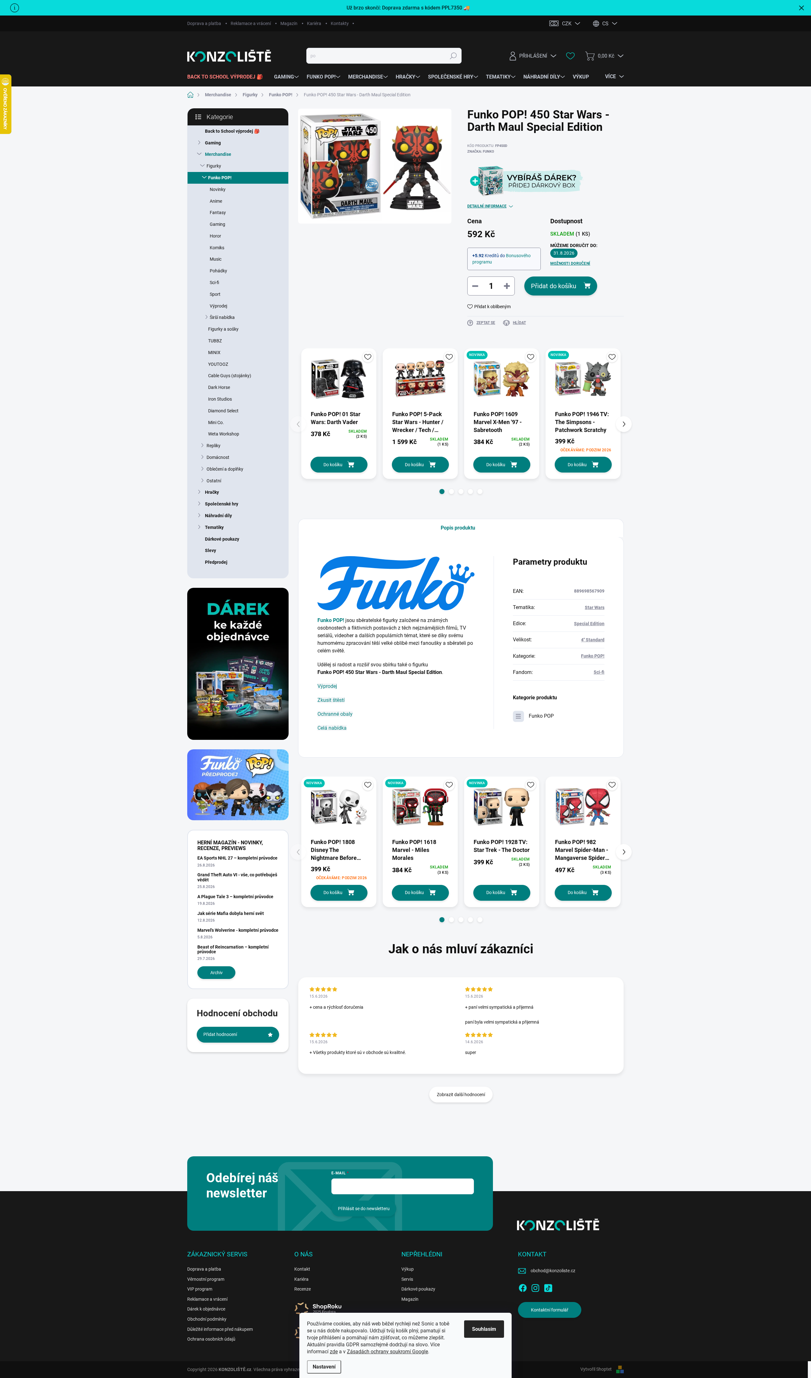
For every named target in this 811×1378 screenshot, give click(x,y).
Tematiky (214, 527)
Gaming (213, 142)
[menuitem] (227, 76)
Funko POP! (220, 177)
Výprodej (218, 305)
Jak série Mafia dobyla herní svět (230, 913)
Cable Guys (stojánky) (229, 375)
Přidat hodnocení (220, 1034)
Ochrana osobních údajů (211, 1339)
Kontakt (302, 1269)
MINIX (214, 352)
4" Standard (592, 639)
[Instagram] (535, 1287)
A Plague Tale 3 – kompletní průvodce (235, 896)
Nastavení (324, 1367)
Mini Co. (216, 422)
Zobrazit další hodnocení (461, 1094)
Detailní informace (487, 206)
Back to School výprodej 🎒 (232, 131)
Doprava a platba (204, 23)
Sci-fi (214, 282)
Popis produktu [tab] (458, 528)
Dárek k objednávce (206, 1308)
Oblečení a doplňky (225, 469)
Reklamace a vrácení (251, 23)
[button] (442, 491)
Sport (215, 294)
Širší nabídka (222, 317)
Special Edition (589, 623)
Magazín (288, 23)
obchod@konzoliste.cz (553, 1270)
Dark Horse (219, 387)
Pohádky (218, 270)
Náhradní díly (218, 515)
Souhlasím (484, 1329)
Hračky (212, 492)
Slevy (210, 550)
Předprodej (216, 562)
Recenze (302, 1289)
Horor (215, 235)
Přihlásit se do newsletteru (364, 1208)
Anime (216, 201)
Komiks (217, 247)
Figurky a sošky (223, 329)
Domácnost (218, 457)
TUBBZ (215, 340)
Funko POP (541, 716)
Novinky (218, 189)
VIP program (199, 1289)
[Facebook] (522, 1287)
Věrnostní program (205, 1279)
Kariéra (314, 23)
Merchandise (218, 154)
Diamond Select (223, 410)
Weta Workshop (223, 433)
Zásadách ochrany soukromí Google (387, 1352)
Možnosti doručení (570, 263)
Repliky (213, 445)
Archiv (216, 972)
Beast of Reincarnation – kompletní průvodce (233, 949)
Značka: (480, 151)
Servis (407, 1279)
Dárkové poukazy (222, 539)
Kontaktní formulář (549, 1309)
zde (334, 1352)
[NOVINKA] (502, 379)
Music (215, 259)
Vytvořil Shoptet (596, 1369)
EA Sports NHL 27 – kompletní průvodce (237, 857)
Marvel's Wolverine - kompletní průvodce (237, 930)
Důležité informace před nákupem (220, 1329)
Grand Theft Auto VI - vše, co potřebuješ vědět (237, 877)
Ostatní (214, 480)
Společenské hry (221, 503)
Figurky (214, 165)
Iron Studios (220, 399)
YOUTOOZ (218, 364)
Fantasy (218, 212)
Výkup (407, 1269)
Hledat (453, 55)
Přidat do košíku (553, 286)
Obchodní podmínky (207, 1319)
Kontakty (340, 23)
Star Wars (594, 607)
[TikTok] (548, 1287)
